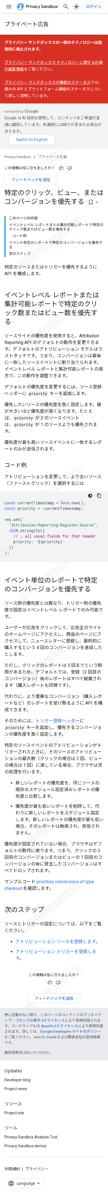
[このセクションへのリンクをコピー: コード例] (32, 465)
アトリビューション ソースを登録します (56, 941)
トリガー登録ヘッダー (57, 720)
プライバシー (36, 1169)
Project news (15, 1089)
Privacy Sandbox (17, 157)
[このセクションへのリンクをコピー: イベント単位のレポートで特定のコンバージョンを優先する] (96, 589)
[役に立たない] (69, 168)
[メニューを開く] (8, 6)
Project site (14, 1113)
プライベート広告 (26, 24)
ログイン (93, 6)
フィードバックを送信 (30, 179)
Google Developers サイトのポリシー (70, 1031)
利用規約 (12, 1169)
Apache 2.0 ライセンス (59, 1026)
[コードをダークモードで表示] (90, 495)
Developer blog (17, 1080)
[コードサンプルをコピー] (99, 495)
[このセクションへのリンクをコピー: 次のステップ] (49, 910)
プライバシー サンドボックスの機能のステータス (47, 82)
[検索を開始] (66, 6)
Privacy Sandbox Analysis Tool (30, 1137)
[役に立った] (61, 168)
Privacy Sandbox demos (25, 1146)
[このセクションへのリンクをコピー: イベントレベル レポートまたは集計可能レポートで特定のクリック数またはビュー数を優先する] (16, 322)
